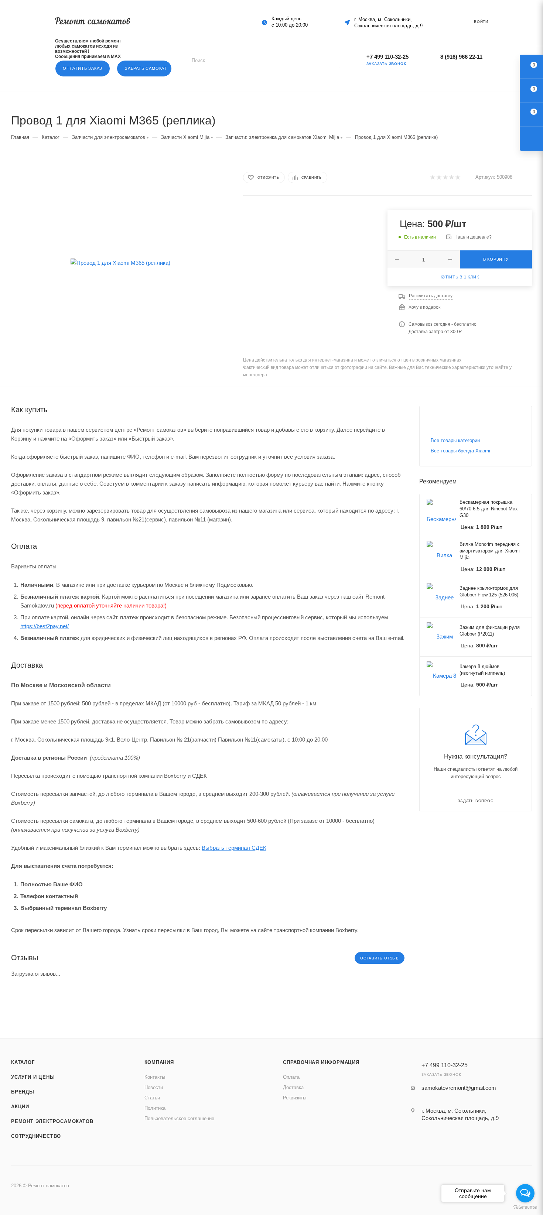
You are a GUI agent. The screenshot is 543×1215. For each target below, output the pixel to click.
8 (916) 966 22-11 (461, 57)
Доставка (293, 1087)
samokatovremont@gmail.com (458, 1088)
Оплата (291, 1077)
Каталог (23, 1062)
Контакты (154, 1077)
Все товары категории (455, 440)
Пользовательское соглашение (179, 1118)
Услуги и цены (33, 1077)
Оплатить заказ (82, 68)
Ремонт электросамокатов (52, 1121)
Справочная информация (321, 1062)
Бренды (22, 1092)
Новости (153, 1087)
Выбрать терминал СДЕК (234, 848)
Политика (154, 1108)
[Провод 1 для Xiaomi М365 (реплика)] (120, 262)
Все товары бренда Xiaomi (460, 451)
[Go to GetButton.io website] (525, 1207)
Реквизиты (294, 1098)
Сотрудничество (36, 1136)
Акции (20, 1106)
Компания (159, 1062)
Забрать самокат (146, 68)
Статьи (152, 1098)
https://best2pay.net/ (44, 626)
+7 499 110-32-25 (387, 57)
